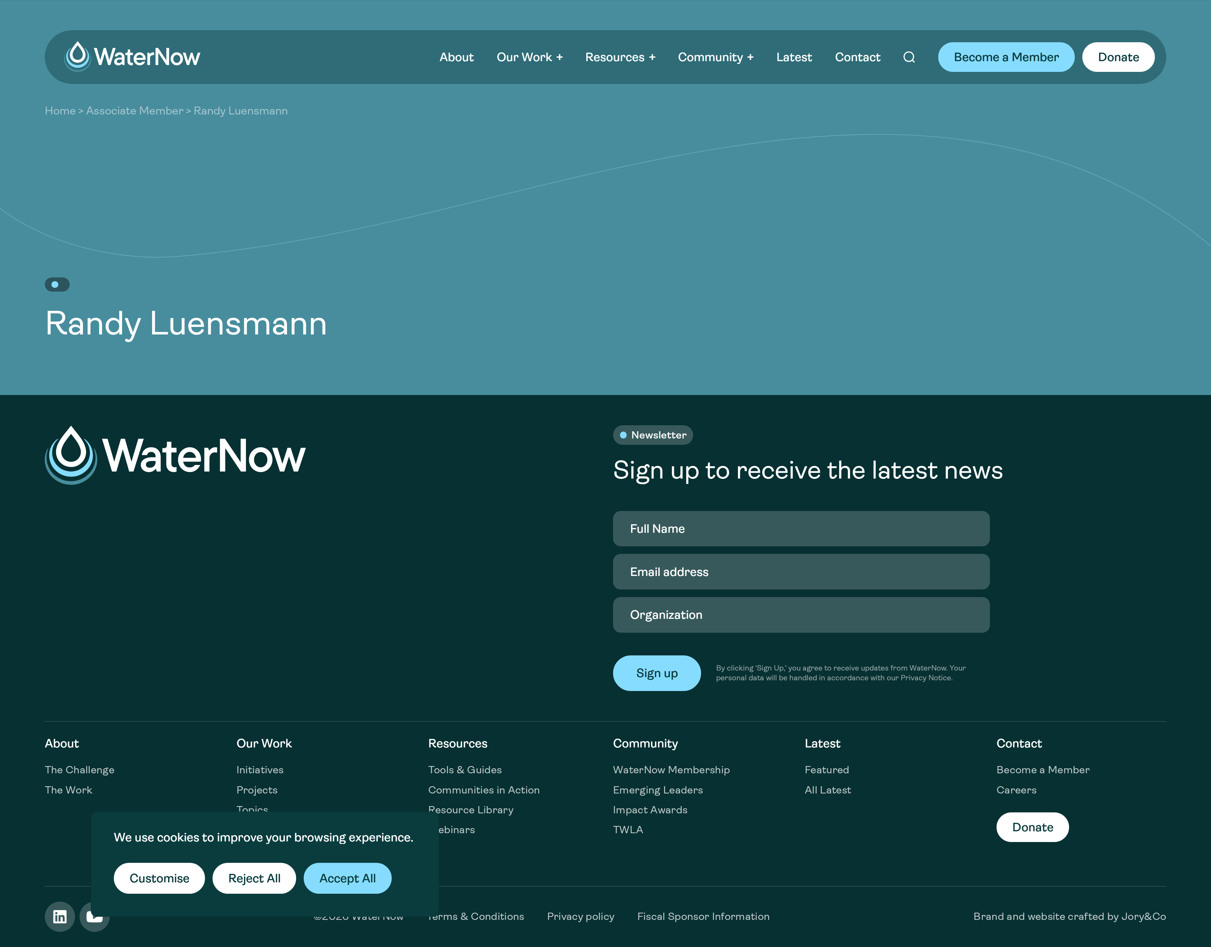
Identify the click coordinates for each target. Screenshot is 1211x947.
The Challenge (79, 770)
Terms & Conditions (475, 916)
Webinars (451, 829)
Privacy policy (581, 916)
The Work (69, 790)
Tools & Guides (465, 770)
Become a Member (1006, 57)
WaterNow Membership (671, 770)
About (457, 57)
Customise (160, 878)
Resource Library (470, 810)
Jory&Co (1143, 916)
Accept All (347, 878)
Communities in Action (484, 790)
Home (60, 110)
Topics (252, 810)
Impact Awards (650, 810)
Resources (615, 57)
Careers (1017, 790)
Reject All (254, 878)
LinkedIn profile (60, 917)
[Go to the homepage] (132, 56)
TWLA (628, 829)
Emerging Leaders (658, 790)
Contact (858, 57)
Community (710, 57)
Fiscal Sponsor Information (703, 916)
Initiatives (260, 770)
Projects (257, 790)
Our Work (524, 57)
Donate (1118, 57)
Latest (794, 57)
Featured (827, 770)
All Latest (828, 790)
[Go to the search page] (910, 57)
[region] (265, 864)
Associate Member (135, 110)
